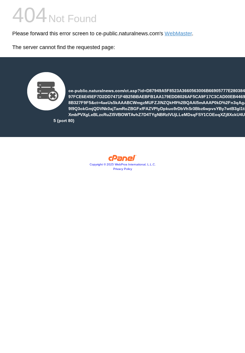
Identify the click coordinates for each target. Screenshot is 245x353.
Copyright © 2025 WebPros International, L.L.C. (123, 164)
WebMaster (178, 33)
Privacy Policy (122, 169)
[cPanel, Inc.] (122, 159)
